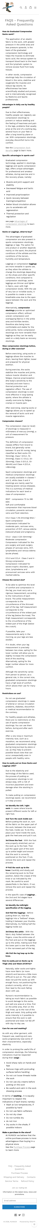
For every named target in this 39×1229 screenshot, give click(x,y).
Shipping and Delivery (14, 1177)
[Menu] (35, 7)
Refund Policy (27, 1181)
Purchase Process (22, 1147)
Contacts (31, 1177)
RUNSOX (13, 1222)
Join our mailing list (19, 1188)
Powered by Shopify (28, 1222)
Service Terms (11, 1181)
